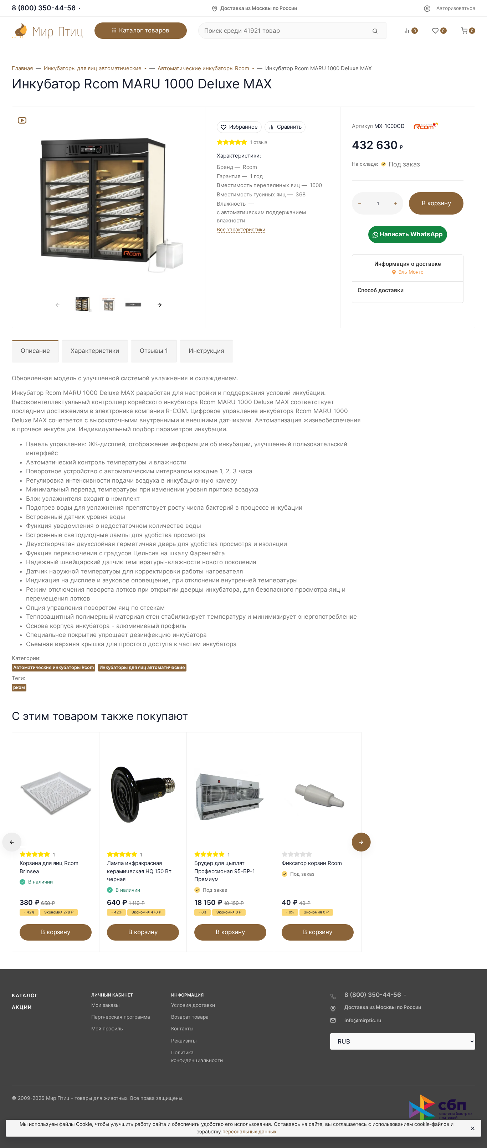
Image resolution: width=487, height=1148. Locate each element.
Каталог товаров (144, 30)
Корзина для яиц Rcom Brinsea (49, 867)
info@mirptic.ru (362, 1020)
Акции (22, 1007)
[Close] (472, 1128)
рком (19, 687)
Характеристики (95, 350)
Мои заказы (105, 1005)
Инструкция (206, 350)
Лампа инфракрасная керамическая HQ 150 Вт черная (139, 871)
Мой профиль (107, 1028)
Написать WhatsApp (410, 234)
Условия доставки (193, 1005)
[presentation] (57, 304)
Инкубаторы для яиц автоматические (142, 667)
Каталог (25, 995)
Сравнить (289, 126)
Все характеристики (241, 229)
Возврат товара (190, 1017)
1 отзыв (258, 142)
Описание (35, 350)
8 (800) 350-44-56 (44, 8)
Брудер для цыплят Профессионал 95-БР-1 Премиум (224, 871)
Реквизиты (183, 1041)
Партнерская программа (120, 1017)
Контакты (182, 1028)
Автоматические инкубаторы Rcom (53, 667)
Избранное (243, 126)
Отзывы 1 (154, 350)
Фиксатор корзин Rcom (312, 863)
